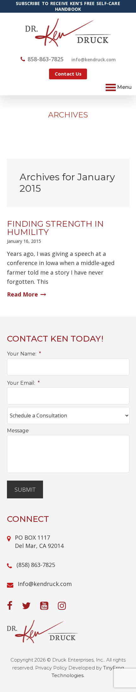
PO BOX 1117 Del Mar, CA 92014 (39, 541)
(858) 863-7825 (35, 565)
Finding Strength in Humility (55, 228)
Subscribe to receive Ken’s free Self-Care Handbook (68, 6)
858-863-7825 (46, 59)
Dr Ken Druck (68, 32)
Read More (22, 294)
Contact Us (68, 73)
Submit (25, 489)
